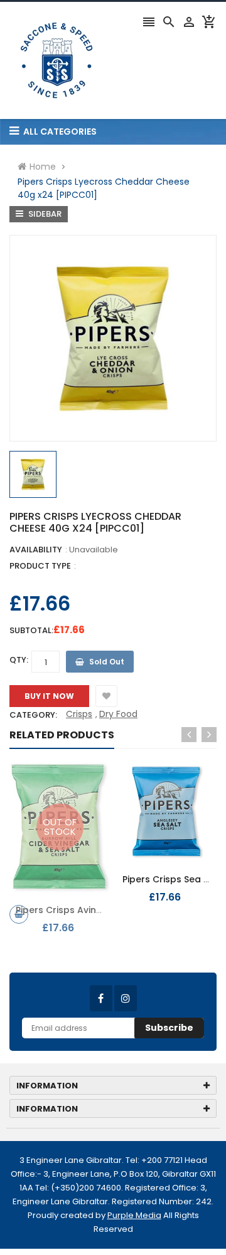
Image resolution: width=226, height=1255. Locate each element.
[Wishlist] (106, 696)
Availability (35, 549)
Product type (40, 566)
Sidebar (44, 214)
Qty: (18, 660)
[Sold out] (18, 914)
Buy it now (49, 696)
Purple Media (134, 1215)
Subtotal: (31, 630)
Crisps (79, 714)
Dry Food (118, 714)
